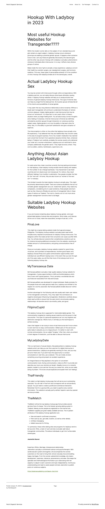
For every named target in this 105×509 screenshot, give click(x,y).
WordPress (95, 504)
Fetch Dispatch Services (14, 4)
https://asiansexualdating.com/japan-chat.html (43, 471)
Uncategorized (27, 486)
